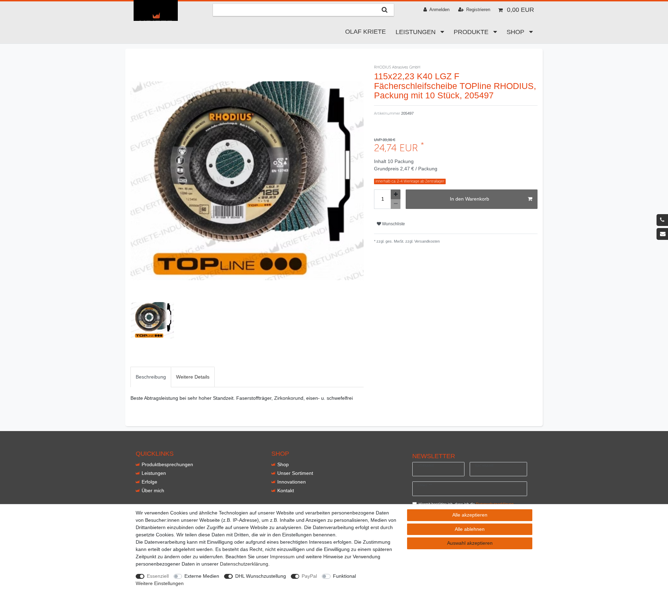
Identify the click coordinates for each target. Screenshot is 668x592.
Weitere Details (192, 377)
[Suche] (384, 10)
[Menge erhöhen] (395, 194)
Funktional (344, 576)
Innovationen (291, 482)
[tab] (150, 377)
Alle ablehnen (470, 529)
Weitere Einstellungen (160, 583)
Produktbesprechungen (167, 464)
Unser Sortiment (295, 473)
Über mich (153, 490)
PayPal (309, 576)
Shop (283, 464)
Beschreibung (151, 377)
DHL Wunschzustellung (260, 576)
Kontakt (285, 490)
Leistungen (416, 32)
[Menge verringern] (395, 204)
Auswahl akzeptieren (470, 543)
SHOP (516, 32)
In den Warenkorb (469, 199)
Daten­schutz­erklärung (244, 564)
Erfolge (149, 482)
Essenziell (158, 576)
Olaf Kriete (365, 31)
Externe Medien (201, 576)
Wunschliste (393, 223)
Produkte (472, 32)
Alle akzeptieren (469, 515)
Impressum (282, 556)
